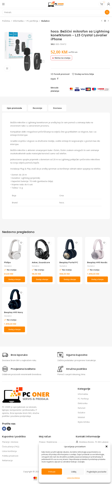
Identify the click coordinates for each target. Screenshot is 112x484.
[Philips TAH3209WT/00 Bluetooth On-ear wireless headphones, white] (14, 249)
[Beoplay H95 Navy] (14, 299)
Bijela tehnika (84, 422)
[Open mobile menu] (3, 4)
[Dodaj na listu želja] (21, 242)
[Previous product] (101, 21)
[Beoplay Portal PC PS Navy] (69, 249)
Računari (81, 408)
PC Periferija (83, 398)
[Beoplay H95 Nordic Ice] (97, 249)
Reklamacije (7, 460)
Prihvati (51, 471)
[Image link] (26, 394)
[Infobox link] (14, 355)
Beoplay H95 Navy (13, 312)
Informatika (18, 20)
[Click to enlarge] (7, 69)
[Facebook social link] (57, 79)
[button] (106, 446)
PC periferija (32, 20)
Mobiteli (81, 417)
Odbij (73, 471)
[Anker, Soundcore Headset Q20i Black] (42, 249)
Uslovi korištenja (73, 478)
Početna (6, 20)
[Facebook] (4, 429)
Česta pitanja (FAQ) (10, 446)
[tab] (14, 108)
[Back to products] (105, 21)
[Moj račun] (108, 4)
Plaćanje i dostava (10, 442)
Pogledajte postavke (96, 471)
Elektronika (82, 403)
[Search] (107, 12)
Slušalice (45, 20)
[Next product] (108, 21)
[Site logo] (56, 3)
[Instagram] (9, 429)
